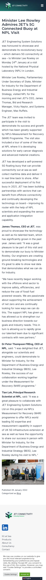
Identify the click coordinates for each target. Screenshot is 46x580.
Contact (6, 549)
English (28, 578)
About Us (6, 543)
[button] (42, 5)
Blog (19, 493)
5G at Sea (6, 536)
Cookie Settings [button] (11, 574)
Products (6, 539)
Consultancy (8, 546)
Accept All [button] (25, 574)
